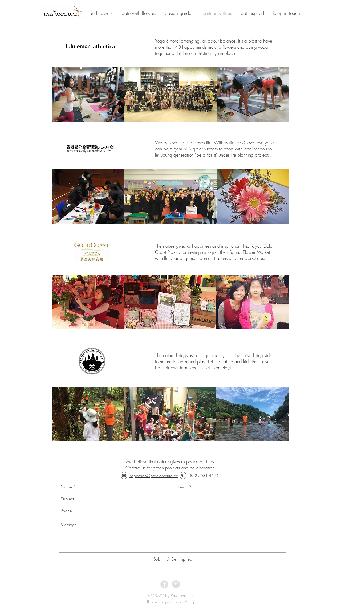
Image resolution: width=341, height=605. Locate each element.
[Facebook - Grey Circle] (164, 584)
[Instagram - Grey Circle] (176, 584)
